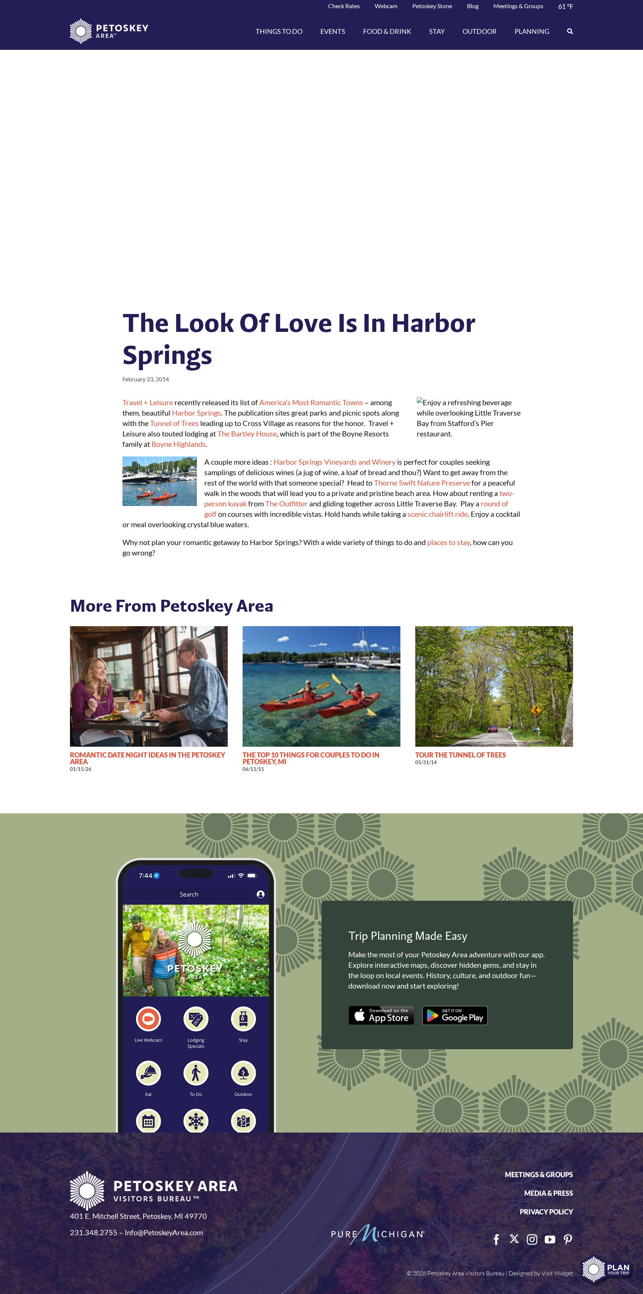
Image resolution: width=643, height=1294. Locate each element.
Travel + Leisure (147, 402)
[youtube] (550, 1239)
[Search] (565, 31)
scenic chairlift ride (437, 513)
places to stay (448, 542)
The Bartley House (247, 433)
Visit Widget (557, 1273)
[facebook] (496, 1239)
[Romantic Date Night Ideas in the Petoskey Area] (149, 630)
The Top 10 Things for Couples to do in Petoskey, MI (311, 758)
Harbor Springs (196, 412)
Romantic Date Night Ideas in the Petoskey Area (147, 758)
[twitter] (514, 1239)
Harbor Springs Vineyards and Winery (334, 461)
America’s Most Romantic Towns (311, 402)
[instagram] (532, 1239)
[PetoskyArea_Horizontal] (109, 22)
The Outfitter (286, 503)
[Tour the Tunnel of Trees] (494, 630)
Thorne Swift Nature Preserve (422, 482)
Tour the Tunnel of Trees (460, 755)
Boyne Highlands (178, 443)
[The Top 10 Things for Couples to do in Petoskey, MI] (321, 630)
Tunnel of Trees (174, 423)
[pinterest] (568, 1239)
